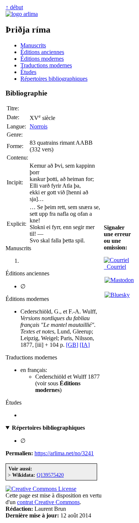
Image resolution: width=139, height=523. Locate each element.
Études (28, 72)
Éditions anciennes (42, 52)
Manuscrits (33, 45)
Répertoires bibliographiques (53, 79)
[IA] (85, 345)
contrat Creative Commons (48, 502)
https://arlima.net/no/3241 (64, 453)
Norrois (38, 126)
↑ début (14, 7)
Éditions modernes (42, 59)
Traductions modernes (46, 65)
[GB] (72, 345)
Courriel (115, 267)
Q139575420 (50, 475)
